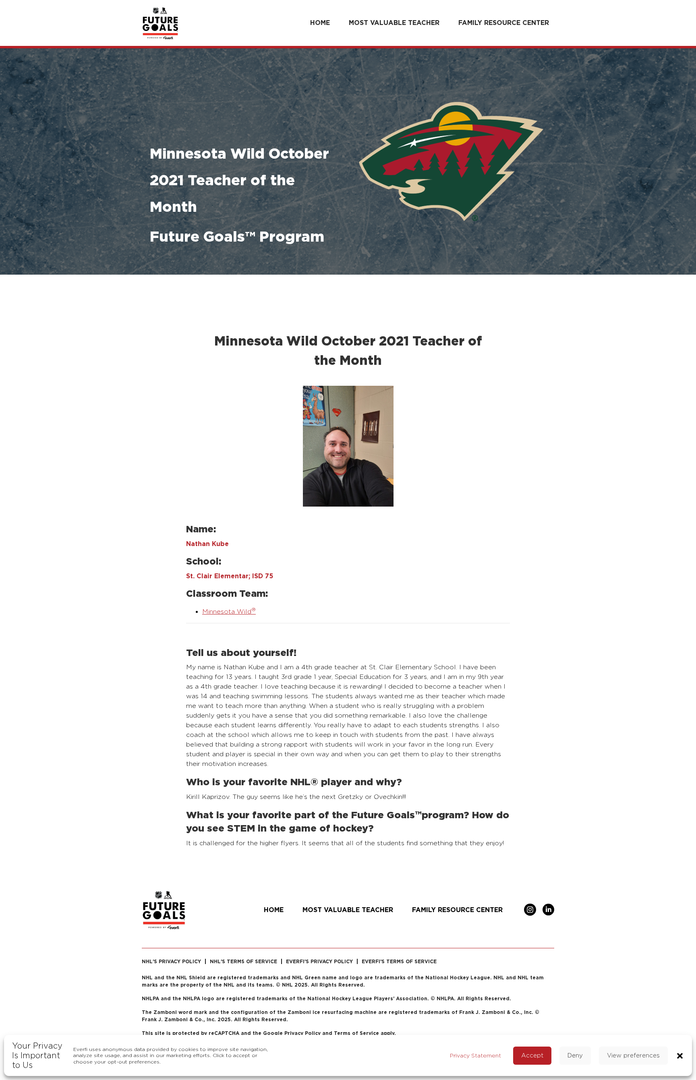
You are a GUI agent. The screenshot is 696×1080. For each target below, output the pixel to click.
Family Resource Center (503, 22)
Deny (575, 1055)
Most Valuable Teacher (394, 22)
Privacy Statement (475, 1055)
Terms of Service (356, 1033)
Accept (532, 1055)
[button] (680, 1055)
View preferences (633, 1055)
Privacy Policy (302, 1033)
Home (320, 22)
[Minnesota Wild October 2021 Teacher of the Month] (348, 445)
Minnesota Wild (229, 611)
